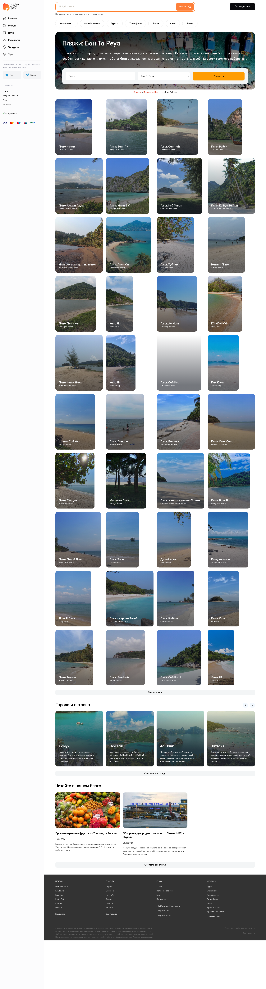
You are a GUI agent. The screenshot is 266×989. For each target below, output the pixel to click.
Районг (58, 903)
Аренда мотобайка (216, 911)
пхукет (70, 14)
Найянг (58, 907)
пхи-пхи (78, 14)
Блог (5, 100)
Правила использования (143, 937)
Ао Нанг (109, 907)
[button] (155, 692)
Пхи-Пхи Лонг (61, 886)
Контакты (7, 104)
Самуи (109, 899)
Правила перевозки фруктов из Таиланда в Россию (86, 833)
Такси (210, 903)
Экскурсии (212, 891)
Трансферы (212, 899)
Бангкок (110, 891)
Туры (209, 886)
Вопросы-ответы (11, 95)
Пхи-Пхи (109, 903)
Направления (213, 916)
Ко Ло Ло (59, 891)
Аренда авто (213, 907)
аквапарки (98, 14)
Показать (218, 76)
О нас (5, 91)
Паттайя (110, 895)
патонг (87, 14)
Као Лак (59, 895)
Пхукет (109, 886)
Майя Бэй (59, 899)
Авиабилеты (213, 895)
